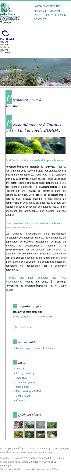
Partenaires (43, 448)
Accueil (20, 368)
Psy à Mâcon (5, 452)
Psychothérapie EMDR (50, 15)
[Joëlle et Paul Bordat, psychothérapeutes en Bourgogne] (5, 33)
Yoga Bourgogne (59, 448)
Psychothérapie (17, 448)
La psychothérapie (47, 6)
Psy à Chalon (19, 452)
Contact (40, 19)
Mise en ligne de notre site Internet (35, 348)
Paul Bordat (22, 386)
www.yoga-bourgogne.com (32, 316)
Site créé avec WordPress (12, 469)
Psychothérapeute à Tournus (39, 452)
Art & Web (53, 469)
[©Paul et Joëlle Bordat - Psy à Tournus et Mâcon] (18, 428)
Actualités (21, 377)
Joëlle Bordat (23, 395)
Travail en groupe (47, 10)
